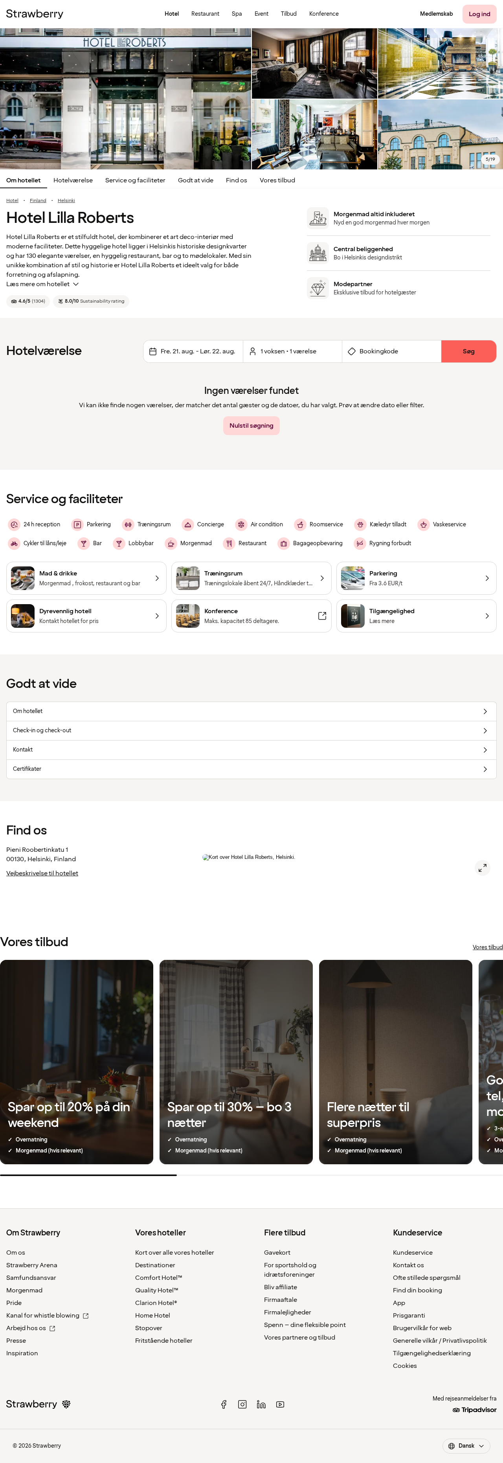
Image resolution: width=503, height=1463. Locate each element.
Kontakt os (408, 1265)
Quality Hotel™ (156, 1290)
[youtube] (280, 1404)
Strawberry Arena (31, 1265)
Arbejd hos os (26, 1328)
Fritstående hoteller (164, 1340)
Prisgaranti (409, 1315)
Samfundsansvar (31, 1278)
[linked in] (261, 1404)
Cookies (405, 1366)
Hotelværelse (73, 180)
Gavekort (277, 1252)
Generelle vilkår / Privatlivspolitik (440, 1340)
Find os (236, 180)
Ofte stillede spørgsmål (427, 1278)
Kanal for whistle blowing (42, 1315)
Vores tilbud (277, 180)
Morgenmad (24, 1290)
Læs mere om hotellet (38, 284)
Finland (38, 201)
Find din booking (417, 1290)
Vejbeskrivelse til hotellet (42, 873)
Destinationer (155, 1265)
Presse (16, 1340)
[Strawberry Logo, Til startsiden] (34, 14)
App (399, 1303)
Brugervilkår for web (422, 1328)
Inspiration (22, 1353)
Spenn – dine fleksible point (305, 1325)
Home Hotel (152, 1315)
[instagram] (242, 1404)
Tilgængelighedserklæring (432, 1353)
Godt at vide (195, 180)
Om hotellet (23, 180)
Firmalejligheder (287, 1312)
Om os (15, 1252)
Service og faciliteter (135, 180)
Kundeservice (413, 1252)
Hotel (12, 201)
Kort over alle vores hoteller (174, 1252)
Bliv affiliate (280, 1287)
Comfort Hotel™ (158, 1278)
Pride (14, 1303)
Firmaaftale (280, 1300)
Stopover (148, 1328)
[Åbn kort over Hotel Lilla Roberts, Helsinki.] (482, 868)
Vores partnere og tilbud (299, 1337)
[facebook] (223, 1404)
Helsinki (66, 201)
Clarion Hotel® (156, 1303)
